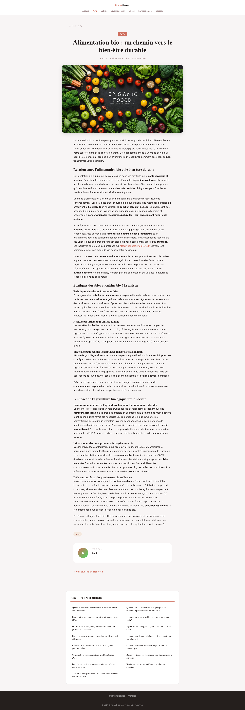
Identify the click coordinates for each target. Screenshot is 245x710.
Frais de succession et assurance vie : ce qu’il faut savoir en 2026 (94, 665)
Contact (132, 696)
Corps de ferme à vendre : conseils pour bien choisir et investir (95, 637)
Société (159, 11)
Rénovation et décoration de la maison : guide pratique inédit (92, 646)
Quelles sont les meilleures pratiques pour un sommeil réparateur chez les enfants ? (146, 609)
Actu (95, 11)
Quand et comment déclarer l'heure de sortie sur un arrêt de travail (94, 609)
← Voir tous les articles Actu (88, 571)
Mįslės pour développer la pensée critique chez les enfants (148, 628)
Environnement (145, 11)
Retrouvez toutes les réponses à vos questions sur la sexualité (149, 656)
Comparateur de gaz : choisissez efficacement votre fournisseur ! (149, 637)
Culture (104, 11)
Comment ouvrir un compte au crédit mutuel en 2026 (93, 656)
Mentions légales (117, 696)
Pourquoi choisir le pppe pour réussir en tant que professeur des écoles (93, 628)
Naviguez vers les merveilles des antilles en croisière (145, 665)
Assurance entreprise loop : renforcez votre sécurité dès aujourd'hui (95, 675)
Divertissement (118, 11)
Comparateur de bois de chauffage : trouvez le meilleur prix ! (146, 646)
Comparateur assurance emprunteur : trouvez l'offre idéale (95, 618)
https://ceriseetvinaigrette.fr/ (135, 245)
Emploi (132, 11)
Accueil (85, 11)
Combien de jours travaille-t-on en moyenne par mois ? (147, 618)
